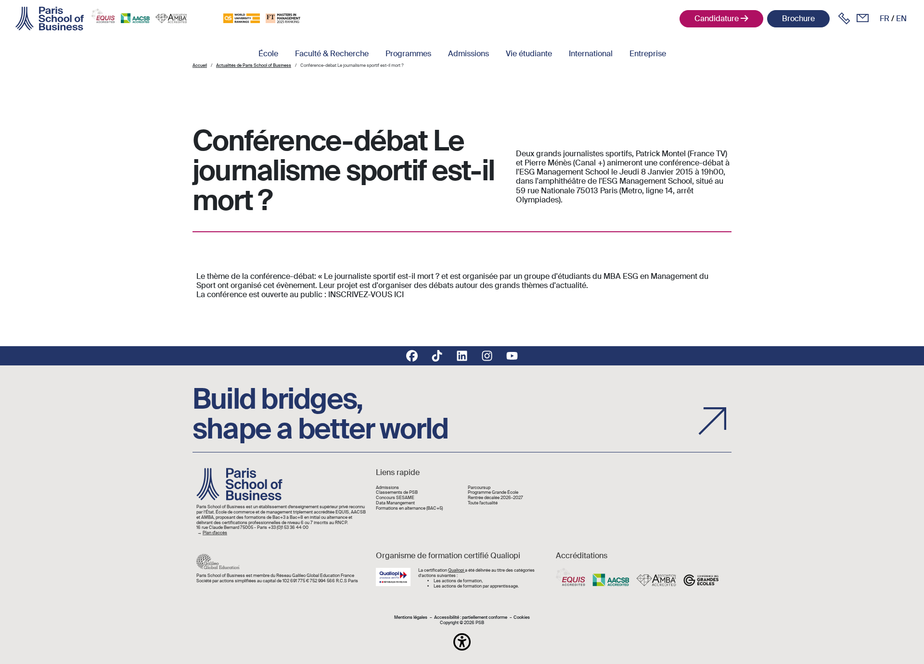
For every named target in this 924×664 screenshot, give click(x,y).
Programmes (408, 53)
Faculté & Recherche (332, 53)
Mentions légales (410, 617)
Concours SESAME (395, 498)
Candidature (716, 18)
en (901, 18)
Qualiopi (456, 570)
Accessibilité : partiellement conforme (470, 617)
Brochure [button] (798, 18)
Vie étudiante (529, 53)
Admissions (468, 53)
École (268, 53)
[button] (462, 642)
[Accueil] (49, 19)
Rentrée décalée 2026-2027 (495, 498)
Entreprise (647, 53)
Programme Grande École (493, 492)
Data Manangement (395, 503)
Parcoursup (479, 487)
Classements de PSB (397, 492)
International (591, 53)
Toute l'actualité (483, 503)
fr (884, 18)
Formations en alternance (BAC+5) (409, 508)
